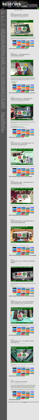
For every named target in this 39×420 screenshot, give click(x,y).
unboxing (30, 255)
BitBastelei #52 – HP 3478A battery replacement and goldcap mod (22, 302)
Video (2, 130)
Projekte (35, 8)
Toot (4, 127)
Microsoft (3, 123)
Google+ (4, 119)
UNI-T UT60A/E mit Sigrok (19, 381)
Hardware (12, 380)
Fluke (14, 137)
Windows (2, 131)
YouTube (2, 132)
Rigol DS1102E (19, 389)
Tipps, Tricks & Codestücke (30, 8)
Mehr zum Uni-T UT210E (15, 81)
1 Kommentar (20, 57)
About (24, 8)
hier (27, 325)
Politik (3, 124)
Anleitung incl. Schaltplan (14, 286)
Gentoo (2, 119)
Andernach (3, 112)
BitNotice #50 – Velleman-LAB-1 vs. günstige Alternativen (22, 143)
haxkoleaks (2, 121)
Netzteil (5, 123)
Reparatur (26, 48)
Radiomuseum (12, 285)
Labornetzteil (14, 176)
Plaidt (2, 124)
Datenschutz (2, 117)
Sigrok (14, 385)
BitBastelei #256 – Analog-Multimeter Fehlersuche (20, 15)
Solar (1, 22)
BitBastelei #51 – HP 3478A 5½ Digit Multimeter (22, 341)
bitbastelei (10, 48)
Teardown (26, 255)
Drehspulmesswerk (15, 48)
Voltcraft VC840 (33, 385)
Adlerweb (2, 8)
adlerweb (16, 17)
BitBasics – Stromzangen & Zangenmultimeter (20, 55)
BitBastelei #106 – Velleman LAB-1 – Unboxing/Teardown (23, 221)
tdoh (4, 126)
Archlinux (4, 113)
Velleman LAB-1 (30, 176)
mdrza (1, 123)
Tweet (2, 129)
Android (2, 113)
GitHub (10, 399)
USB (4, 129)
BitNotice (10, 176)
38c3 (1, 112)
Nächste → (25, 402)
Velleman (26, 176)
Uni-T (19, 399)
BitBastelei (12, 13)
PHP (1, 124)
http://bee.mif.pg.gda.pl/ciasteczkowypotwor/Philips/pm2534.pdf (21, 124)
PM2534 (23, 137)
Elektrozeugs (2, 118)
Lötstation (18, 176)
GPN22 (2, 120)
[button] (14, 40)
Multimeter (22, 48)
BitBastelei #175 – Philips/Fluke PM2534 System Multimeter (21, 99)
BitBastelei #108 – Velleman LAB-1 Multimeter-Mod (22, 183)
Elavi (19, 48)
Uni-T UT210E (14, 82)
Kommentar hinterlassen (22, 17)
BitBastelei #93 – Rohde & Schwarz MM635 (23, 261)
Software (2, 126)
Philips (20, 137)
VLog (3, 130)
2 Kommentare (20, 101)
